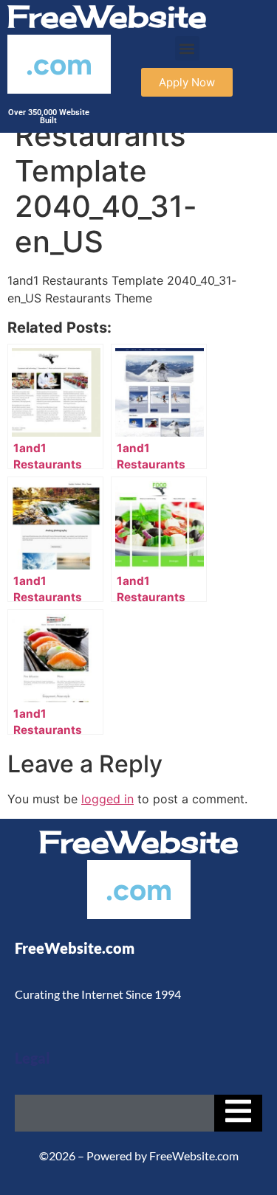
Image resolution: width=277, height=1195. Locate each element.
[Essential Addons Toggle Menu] (238, 1113)
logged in (107, 799)
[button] (187, 48)
